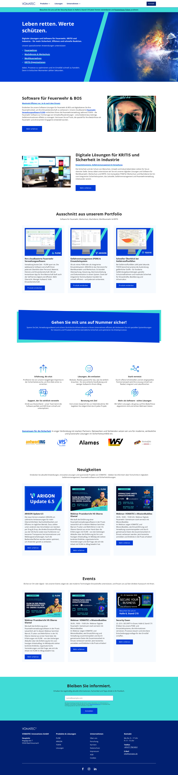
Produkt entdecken (34, 288)
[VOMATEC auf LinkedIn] (95, 769)
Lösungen (60, 748)
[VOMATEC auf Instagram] (89, 769)
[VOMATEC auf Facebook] (83, 769)
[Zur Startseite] (29, 4)
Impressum (94, 751)
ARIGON (59, 741)
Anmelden (89, 711)
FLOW (58, 738)
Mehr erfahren (32, 129)
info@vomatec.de (131, 754)
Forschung (94, 741)
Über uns (93, 738)
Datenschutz (95, 748)
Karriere (93, 745)
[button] (45, 4)
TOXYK (58, 745)
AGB (91, 754)
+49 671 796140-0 (130, 747)
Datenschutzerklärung (95, 704)
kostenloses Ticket (122, 10)
